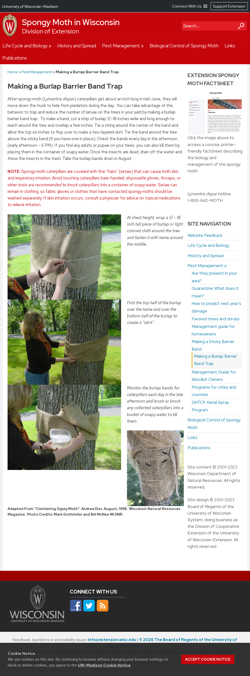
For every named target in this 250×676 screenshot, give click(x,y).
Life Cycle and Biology (25, 46)
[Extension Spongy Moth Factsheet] (215, 113)
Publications (14, 58)
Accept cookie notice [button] (207, 659)
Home (13, 71)
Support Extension (229, 6)
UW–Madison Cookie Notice (104, 665)
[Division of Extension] (9, 35)
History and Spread (76, 46)
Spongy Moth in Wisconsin (71, 22)
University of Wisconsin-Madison (30, 6)
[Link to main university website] (37, 620)
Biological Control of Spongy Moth (184, 46)
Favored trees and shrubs (216, 319)
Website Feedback (205, 235)
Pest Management (121, 46)
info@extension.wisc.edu (112, 639)
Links (230, 46)
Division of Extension (50, 31)
